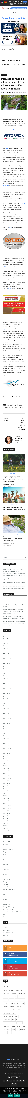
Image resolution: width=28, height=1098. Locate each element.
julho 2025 (5, 668)
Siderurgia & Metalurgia (9, 907)
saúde (23, 1026)
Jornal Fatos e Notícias (14, 18)
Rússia (18, 1026)
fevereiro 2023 (6, 741)
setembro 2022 (6, 753)
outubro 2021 (6, 781)
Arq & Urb (16, 64)
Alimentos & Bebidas (8, 842)
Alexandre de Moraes (9, 987)
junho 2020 (5, 821)
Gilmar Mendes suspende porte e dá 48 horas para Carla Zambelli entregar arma (13, 611)
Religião (5, 899)
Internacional (6, 877)
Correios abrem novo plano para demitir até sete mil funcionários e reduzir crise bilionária (14, 574)
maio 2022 (5, 763)
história (13, 1013)
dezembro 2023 (7, 716)
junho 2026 (5, 641)
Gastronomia (6, 64)
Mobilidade (5, 884)
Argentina (11, 990)
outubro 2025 (6, 661)
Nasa (14, 1023)
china (15, 405)
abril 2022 (5, 766)
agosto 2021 (6, 786)
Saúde (15, 53)
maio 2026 (5, 643)
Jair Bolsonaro (7, 1019)
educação (12, 1006)
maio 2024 (5, 703)
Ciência (22, 53)
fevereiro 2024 (6, 711)
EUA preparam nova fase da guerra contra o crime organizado (14, 583)
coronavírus (21, 996)
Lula (13, 1019)
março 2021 (6, 798)
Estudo (14, 1010)
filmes (23, 203)
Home (3, 49)
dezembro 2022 (7, 746)
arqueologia (19, 990)
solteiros (5, 267)
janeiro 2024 (6, 713)
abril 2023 (5, 736)
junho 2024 (5, 701)
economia (6, 1006)
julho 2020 (5, 818)
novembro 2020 (7, 808)
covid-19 (6, 1000)
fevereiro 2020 (6, 831)
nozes (9, 288)
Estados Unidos (7, 1010)
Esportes (21, 57)
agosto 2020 (6, 816)
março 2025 (6, 678)
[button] (24, 1)
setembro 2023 (6, 723)
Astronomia (6, 993)
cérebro (5, 1003)
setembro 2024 (6, 693)
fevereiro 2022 (6, 771)
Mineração (5, 882)
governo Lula (7, 1013)
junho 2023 (5, 731)
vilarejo (7, 148)
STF (17, 1029)
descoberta (12, 1003)
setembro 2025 (6, 663)
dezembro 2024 (7, 686)
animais (5, 990)
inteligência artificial (8, 1016)
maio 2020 (5, 823)
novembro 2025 (7, 658)
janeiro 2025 (6, 683)
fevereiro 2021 (6, 801)
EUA (19, 1010)
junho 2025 (5, 671)
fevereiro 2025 (6, 681)
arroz (10, 227)
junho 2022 (5, 761)
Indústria (5, 874)
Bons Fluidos (10, 401)
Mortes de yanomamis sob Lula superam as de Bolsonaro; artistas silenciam (17, 3)
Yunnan (21, 407)
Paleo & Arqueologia (8, 887)
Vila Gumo (11, 407)
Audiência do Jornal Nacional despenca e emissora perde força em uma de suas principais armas (14, 623)
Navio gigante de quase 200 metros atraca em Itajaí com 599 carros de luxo (13, 570)
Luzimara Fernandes (7, 92)
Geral (3, 61)
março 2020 (6, 828)
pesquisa (13, 1026)
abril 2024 (5, 706)
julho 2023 (5, 728)
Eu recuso (17, 1095)
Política (13, 57)
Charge (4, 852)
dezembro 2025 (7, 656)
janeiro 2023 (6, 743)
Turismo (5, 914)
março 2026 (6, 648)
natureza (20, 405)
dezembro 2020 (7, 806)
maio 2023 (5, 733)
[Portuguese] (4, 2)
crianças (12, 1000)
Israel (16, 1016)
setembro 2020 (6, 813)
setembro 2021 (6, 783)
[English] (2, 2)
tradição (5, 407)
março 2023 (6, 738)
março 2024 (6, 708)
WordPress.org (6, 935)
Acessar (5, 927)
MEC (17, 1019)
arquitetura (6, 185)
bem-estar (9, 405)
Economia (5, 57)
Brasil (5, 996)
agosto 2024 (6, 696)
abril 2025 (5, 676)
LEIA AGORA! (7, 30)
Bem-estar (14, 70)
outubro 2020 (6, 811)
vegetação (5, 329)
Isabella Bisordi (9, 130)
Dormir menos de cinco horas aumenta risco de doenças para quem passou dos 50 (12, 538)
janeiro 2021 (6, 803)
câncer (22, 1000)
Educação (11, 49)
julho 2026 (5, 638)
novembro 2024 (7, 688)
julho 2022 (5, 758)
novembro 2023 (7, 718)
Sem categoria (6, 904)
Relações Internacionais (9, 897)
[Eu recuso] (26, 1092)
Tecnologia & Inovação (8, 909)
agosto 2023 (6, 726)
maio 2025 (5, 673)
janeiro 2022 (6, 773)
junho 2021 (5, 791)
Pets (4, 892)
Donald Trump (20, 1003)
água (9, 1032)
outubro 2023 (6, 721)
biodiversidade (21, 993)
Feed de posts (6, 930)
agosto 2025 (6, 666)
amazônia (18, 987)
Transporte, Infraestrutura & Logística (12, 912)
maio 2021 (5, 793)
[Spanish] (6, 2)
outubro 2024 (6, 691)
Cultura (4, 859)
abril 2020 (5, 826)
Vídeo (23, 64)
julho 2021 (5, 788)
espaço (19, 1006)
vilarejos (12, 353)
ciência (14, 996)
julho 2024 (5, 698)
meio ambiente (7, 1023)
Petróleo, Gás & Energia (9, 889)
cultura (17, 1000)
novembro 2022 (7, 748)
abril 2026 (5, 646)
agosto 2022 (6, 756)
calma (17, 370)
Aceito (10, 1095)
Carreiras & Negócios (14, 61)
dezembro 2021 (7, 776)
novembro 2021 (7, 778)
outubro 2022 (6, 751)
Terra (5, 1032)
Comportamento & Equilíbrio (10, 857)
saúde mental (7, 1029)
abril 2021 (5, 796)
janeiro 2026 (6, 653)
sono (13, 1029)
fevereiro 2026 (6, 651)
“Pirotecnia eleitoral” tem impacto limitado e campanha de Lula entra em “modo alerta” (14, 587)
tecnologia (22, 1029)
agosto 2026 (6, 636)
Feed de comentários (8, 932)
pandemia (6, 1026)
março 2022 (6, 768)
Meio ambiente (6, 53)
